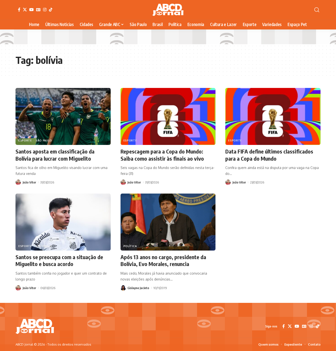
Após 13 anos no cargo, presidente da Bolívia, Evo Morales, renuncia (163, 260)
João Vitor (29, 182)
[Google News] (38, 10)
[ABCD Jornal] (167, 10)
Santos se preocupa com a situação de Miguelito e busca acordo (59, 260)
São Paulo (44, 140)
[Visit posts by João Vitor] (18, 182)
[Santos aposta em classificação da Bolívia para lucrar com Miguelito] (63, 116)
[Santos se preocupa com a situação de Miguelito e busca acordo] (63, 222)
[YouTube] (31, 10)
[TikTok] (51, 10)
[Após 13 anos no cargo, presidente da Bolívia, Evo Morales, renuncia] (168, 222)
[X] (25, 10)
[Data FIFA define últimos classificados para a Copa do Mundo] (273, 116)
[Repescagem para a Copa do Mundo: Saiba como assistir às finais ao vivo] (168, 116)
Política (130, 246)
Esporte (25, 140)
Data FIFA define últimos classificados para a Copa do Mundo (269, 155)
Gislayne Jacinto (138, 288)
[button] (316, 10)
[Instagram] (45, 10)
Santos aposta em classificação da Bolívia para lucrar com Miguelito (54, 155)
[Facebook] (19, 10)
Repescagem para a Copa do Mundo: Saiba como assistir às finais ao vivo (162, 155)
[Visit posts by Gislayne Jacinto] (123, 288)
